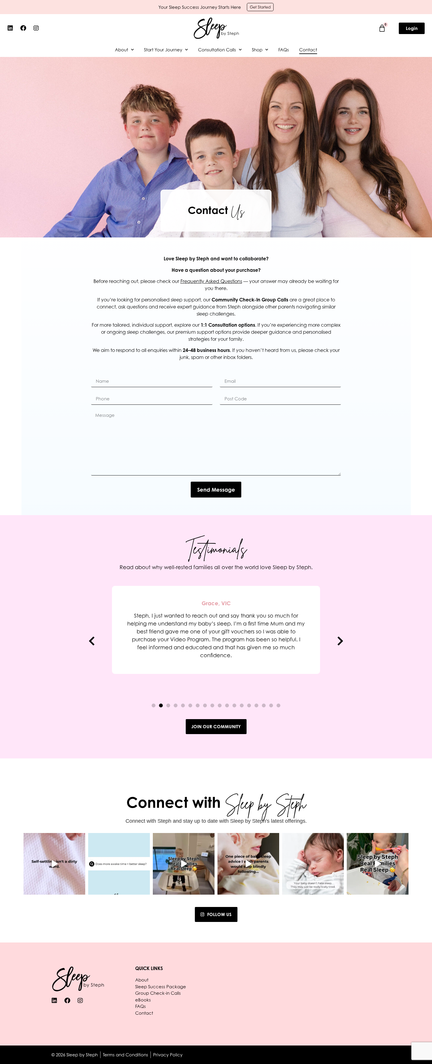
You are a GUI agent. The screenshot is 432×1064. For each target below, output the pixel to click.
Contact (308, 49)
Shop (257, 49)
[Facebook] (23, 28)
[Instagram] (36, 28)
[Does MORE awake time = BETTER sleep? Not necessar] (119, 864)
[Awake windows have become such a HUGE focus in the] (248, 864)
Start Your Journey (163, 49)
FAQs (283, 49)
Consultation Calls (217, 49)
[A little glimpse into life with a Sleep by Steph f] (377, 864)
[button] (91, 640)
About (121, 49)
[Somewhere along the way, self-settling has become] (54, 864)
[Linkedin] (10, 28)
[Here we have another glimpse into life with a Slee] (184, 864)
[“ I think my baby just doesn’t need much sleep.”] (313, 864)
